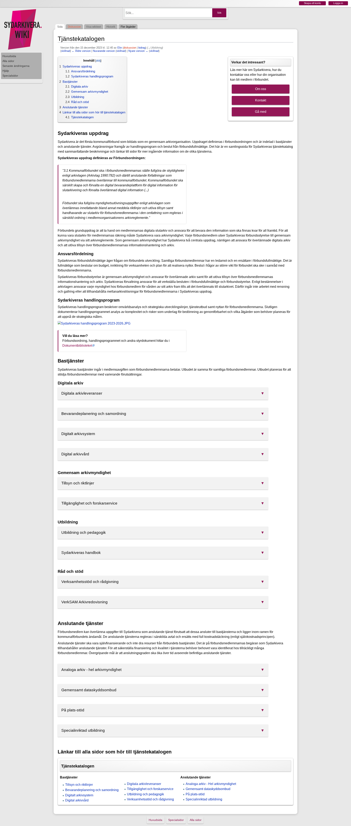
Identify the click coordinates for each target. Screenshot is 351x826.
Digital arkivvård (77, 800)
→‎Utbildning (155, 47)
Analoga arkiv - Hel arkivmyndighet (211, 784)
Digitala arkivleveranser (144, 784)
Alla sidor (8, 61)
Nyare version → (138, 50)
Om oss (260, 89)
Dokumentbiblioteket (77, 345)
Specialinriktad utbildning (204, 799)
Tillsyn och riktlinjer (79, 784)
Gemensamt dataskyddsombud (208, 789)
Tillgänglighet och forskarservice (150, 789)
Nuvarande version (104, 50)
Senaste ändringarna (15, 65)
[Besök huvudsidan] (22, 29)
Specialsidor (10, 75)
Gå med (260, 111)
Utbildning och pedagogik (145, 794)
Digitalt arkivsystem (79, 795)
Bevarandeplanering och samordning (92, 790)
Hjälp (5, 70)
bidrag (141, 47)
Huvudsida (9, 56)
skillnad (65, 50)
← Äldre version (81, 50)
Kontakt (260, 100)
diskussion (130, 47)
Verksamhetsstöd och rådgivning (150, 799)
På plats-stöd (195, 794)
